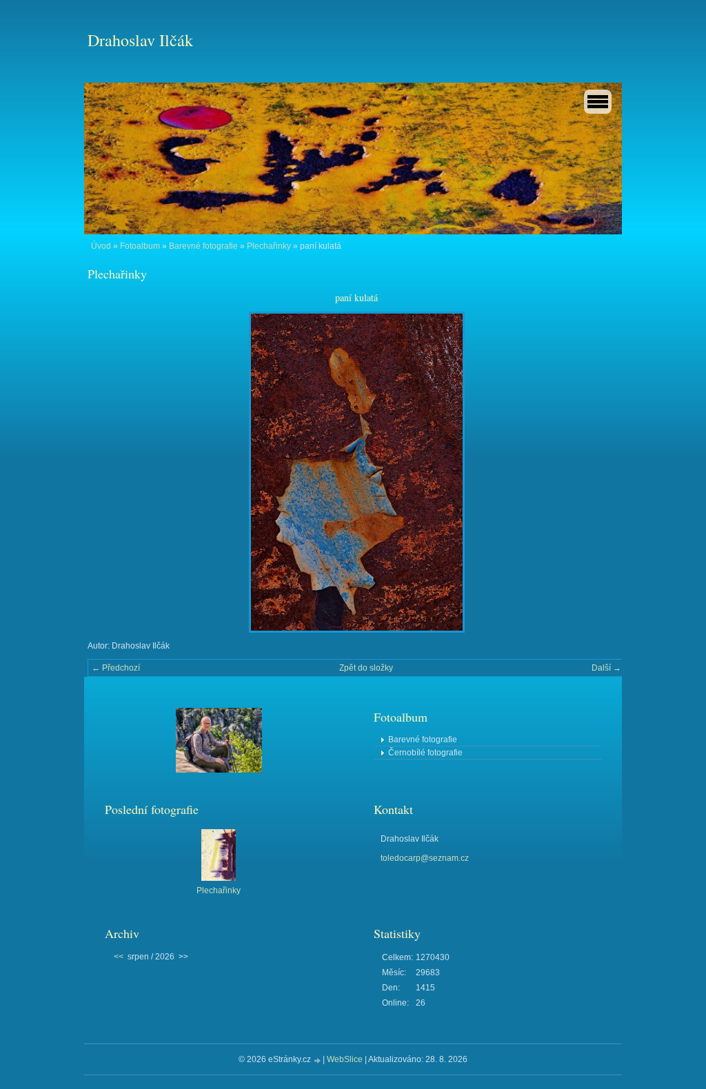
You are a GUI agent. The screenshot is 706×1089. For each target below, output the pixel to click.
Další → (606, 668)
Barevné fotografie (203, 246)
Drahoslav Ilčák (140, 40)
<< (118, 956)
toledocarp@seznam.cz (425, 858)
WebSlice (345, 1059)
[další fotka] (602, 472)
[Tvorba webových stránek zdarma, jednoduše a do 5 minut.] (318, 1060)
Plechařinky (269, 246)
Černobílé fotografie (425, 752)
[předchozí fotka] (109, 472)
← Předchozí (116, 668)
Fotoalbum (140, 246)
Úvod (101, 246)
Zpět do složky (366, 668)
